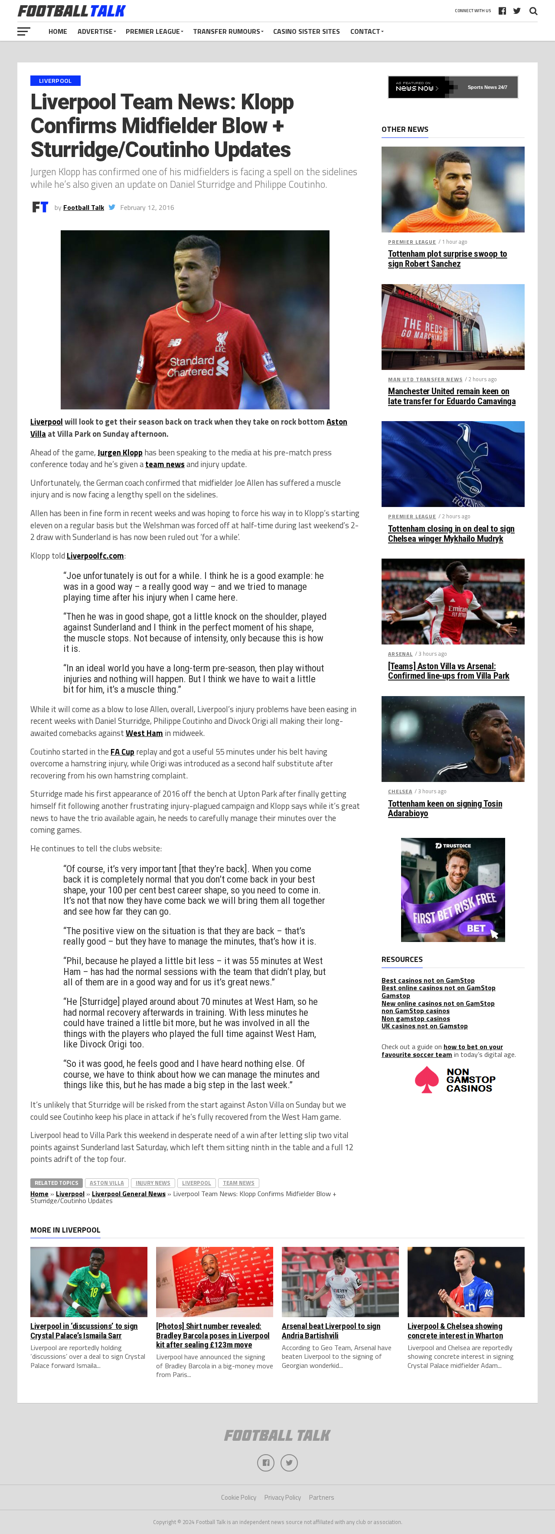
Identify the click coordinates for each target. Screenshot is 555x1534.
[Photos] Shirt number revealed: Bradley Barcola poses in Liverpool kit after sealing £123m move (213, 1335)
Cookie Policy (238, 1497)
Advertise (95, 31)
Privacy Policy (282, 1497)
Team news (239, 1182)
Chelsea (400, 791)
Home (58, 31)
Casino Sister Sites (306, 31)
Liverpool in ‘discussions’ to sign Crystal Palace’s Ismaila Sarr (84, 1330)
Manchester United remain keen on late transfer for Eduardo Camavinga (452, 396)
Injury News (153, 1182)
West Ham (144, 733)
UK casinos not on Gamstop (425, 1025)
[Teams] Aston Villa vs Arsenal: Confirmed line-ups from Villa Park (448, 671)
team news (165, 464)
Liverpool (46, 421)
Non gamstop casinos (416, 1018)
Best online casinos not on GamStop (439, 987)
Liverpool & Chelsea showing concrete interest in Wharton (455, 1330)
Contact (365, 31)
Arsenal (400, 654)
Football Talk (83, 207)
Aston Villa (107, 1182)
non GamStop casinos (416, 1010)
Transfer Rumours (226, 31)
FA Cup (122, 752)
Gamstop (396, 995)
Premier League (153, 31)
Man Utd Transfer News (425, 379)
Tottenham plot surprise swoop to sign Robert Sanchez (447, 259)
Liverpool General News (129, 1193)
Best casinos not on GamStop (428, 980)
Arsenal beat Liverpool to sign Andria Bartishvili (331, 1330)
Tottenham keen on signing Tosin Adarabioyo (445, 809)
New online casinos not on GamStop (438, 1003)
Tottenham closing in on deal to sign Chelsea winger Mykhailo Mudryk (451, 534)
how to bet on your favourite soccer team (442, 1050)
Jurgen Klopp (120, 452)
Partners (321, 1497)
